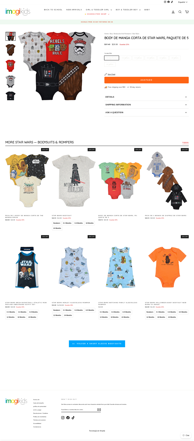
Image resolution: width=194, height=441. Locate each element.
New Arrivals (74, 10)
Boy (111, 34)
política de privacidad (39, 406)
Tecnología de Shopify (97, 431)
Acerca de (36, 399)
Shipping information (118, 105)
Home (106, 34)
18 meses (174, 58)
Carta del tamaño (38, 403)
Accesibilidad (37, 423)
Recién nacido (111, 58)
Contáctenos (37, 427)
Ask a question (114, 112)
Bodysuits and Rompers (122, 34)
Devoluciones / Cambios (40, 413)
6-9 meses (150, 58)
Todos (185, 143)
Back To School (53, 10)
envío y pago (37, 410)
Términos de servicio (39, 420)
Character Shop (96, 14)
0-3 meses (125, 58)
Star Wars (135, 34)
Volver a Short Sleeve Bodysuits (99, 344)
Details (109, 97)
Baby (147, 10)
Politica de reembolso (39, 416)
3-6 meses (138, 58)
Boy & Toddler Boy (127, 10)
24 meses (109, 64)
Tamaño (108, 53)
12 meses (162, 58)
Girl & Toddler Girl (98, 10)
